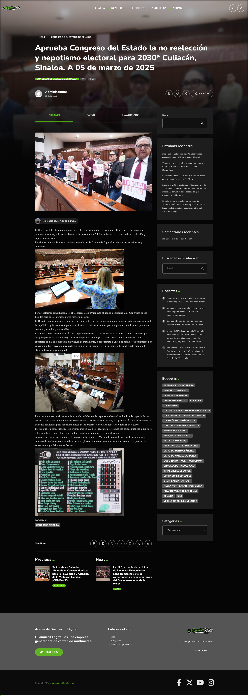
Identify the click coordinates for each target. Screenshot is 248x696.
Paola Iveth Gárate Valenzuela (183, 486)
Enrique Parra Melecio (177, 435)
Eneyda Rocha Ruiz (175, 430)
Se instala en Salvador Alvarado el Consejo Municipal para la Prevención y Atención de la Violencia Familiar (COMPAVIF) (70, 574)
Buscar (165, 115)
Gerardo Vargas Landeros (180, 455)
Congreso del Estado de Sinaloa (57, 79)
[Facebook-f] (179, 682)
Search (170, 268)
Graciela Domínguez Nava (179, 465)
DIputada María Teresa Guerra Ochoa (187, 410)
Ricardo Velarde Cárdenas (180, 491)
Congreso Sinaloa (47, 525)
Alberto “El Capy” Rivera (179, 385)
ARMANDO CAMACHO (175, 390)
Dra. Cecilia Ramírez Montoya (181, 425)
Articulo (54, 115)
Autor (91, 115)
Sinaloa (168, 496)
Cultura (59, 585)
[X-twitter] (189, 682)
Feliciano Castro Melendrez (181, 445)
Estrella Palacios (175, 440)
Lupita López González (177, 475)
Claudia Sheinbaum (175, 395)
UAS (117, 589)
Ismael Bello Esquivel (177, 470)
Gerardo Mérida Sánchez (179, 450)
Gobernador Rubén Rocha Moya (183, 460)
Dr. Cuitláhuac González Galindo (184, 415)
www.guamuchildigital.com (62, 683)
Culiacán (195, 400)
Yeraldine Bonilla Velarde (180, 501)
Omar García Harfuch (177, 481)
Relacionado (130, 115)
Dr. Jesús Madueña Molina (180, 420)
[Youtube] (200, 682)
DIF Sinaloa (171, 405)
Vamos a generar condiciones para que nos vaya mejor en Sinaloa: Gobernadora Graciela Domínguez (184, 166)
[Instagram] (210, 682)
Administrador (56, 92)
